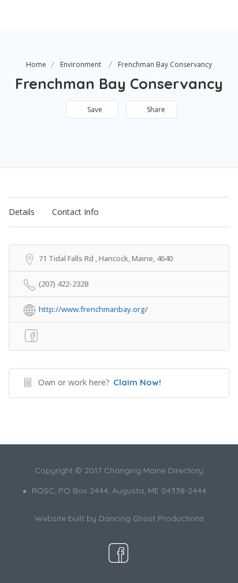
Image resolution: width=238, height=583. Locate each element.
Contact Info (75, 211)
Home (36, 64)
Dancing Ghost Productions (151, 518)
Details (22, 211)
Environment (80, 64)
